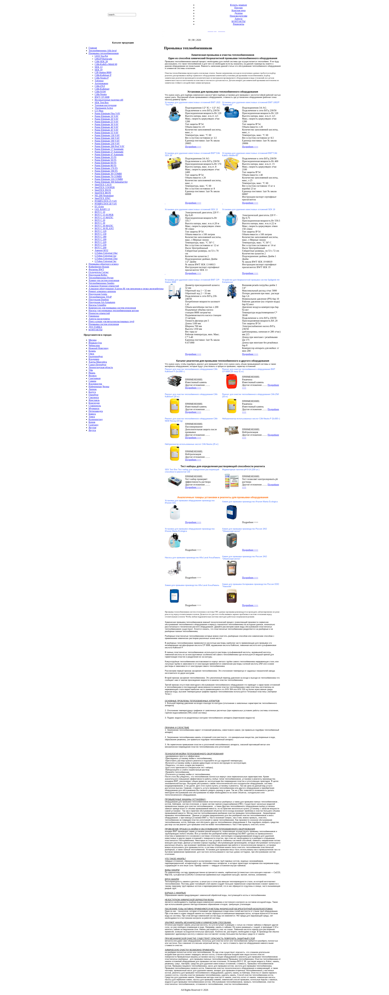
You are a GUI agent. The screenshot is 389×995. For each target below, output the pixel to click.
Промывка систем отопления (104, 324)
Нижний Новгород (98, 348)
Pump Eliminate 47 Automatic (109, 154)
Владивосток (95, 383)
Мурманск (94, 408)
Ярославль (94, 400)
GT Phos (99, 110)
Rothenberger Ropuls (99, 266)
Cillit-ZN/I (100, 86)
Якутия (92, 427)
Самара (92, 381)
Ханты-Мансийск (98, 362)
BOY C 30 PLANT (104, 228)
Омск (91, 353)
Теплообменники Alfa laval (103, 50)
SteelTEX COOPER (105, 187)
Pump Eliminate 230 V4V (107, 143)
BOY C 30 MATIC (104, 225)
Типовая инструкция (105, 105)
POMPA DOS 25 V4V (106, 201)
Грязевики (94, 316)
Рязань (92, 373)
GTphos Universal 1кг (106, 255)
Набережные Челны (99, 386)
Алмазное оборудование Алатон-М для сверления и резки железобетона (126, 288)
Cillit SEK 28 (101, 61)
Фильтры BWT (96, 269)
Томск (92, 416)
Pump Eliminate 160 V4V (107, 138)
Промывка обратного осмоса (104, 264)
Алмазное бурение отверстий (104, 286)
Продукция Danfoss (99, 299)
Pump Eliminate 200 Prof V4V (109, 146)
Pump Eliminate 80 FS (105, 165)
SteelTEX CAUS (103, 184)
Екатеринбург (96, 356)
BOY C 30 (100, 223)
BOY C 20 (100, 220)
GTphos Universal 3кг (106, 261)
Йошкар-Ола (95, 342)
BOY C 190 (100, 239)
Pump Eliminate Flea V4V (107, 113)
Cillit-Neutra (101, 94)
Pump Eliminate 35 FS (105, 157)
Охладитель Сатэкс (99, 272)
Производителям (238, 16)
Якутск (92, 430)
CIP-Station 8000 (103, 72)
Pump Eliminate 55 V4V (107, 132)
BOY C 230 (100, 245)
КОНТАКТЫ (238, 21)
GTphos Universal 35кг (106, 258)
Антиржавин (101, 83)
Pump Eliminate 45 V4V (107, 130)
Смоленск (94, 397)
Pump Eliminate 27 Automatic (109, 152)
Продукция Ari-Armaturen (102, 302)
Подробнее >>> (193, 146)
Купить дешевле (238, 5)
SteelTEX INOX (103, 190)
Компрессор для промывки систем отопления (112, 307)
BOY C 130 (100, 234)
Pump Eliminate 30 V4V (107, 124)
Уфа (91, 370)
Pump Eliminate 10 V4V (107, 116)
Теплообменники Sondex (101, 283)
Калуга (92, 392)
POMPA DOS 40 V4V (106, 203)
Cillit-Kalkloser (102, 89)
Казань (92, 351)
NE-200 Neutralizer (104, 195)
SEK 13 (98, 67)
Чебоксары (94, 345)
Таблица (99, 80)
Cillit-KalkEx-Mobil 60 (106, 64)
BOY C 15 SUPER (104, 214)
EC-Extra (99, 206)
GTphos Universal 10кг (106, 253)
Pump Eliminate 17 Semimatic (109, 149)
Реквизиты (238, 24)
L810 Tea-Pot (101, 56)
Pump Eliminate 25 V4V (107, 121)
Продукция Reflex (98, 275)
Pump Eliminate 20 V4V (107, 119)
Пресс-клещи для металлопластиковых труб (111, 321)
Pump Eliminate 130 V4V (107, 135)
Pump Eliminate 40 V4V (107, 127)
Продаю (238, 7)
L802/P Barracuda (103, 58)
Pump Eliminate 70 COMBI (108, 176)
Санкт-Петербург (98, 364)
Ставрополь (95, 405)
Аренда (238, 18)
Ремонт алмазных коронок (102, 291)
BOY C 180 (100, 236)
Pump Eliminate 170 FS (106, 168)
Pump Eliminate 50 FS (105, 160)
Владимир (94, 359)
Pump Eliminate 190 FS (106, 171)
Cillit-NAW (100, 91)
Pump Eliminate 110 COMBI (109, 179)
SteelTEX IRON (103, 193)
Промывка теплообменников (104, 53)
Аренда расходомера (99, 318)
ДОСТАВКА (95, 327)
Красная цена (239, 10)
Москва (92, 340)
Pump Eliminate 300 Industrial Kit (111, 182)
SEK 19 (98, 69)
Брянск (92, 414)
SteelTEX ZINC (103, 198)
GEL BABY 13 (102, 209)
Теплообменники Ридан (101, 277)
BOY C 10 (100, 212)
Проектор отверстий (99, 313)
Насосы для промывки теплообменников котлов (114, 310)
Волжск (93, 375)
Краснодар (94, 403)
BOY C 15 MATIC (104, 217)
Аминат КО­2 (101, 250)
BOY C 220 (100, 242)
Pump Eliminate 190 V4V (107, 141)
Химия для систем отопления (104, 280)
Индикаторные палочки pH (109, 100)
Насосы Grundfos (97, 305)
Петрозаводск (96, 411)
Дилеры (238, 13)
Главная (93, 48)
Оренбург (94, 394)
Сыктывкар (95, 378)
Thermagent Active (104, 108)
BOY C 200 (100, 247)
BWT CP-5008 (102, 97)
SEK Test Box (102, 102)
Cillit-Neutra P (102, 78)
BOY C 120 (100, 231)
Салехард (93, 425)
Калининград (96, 419)
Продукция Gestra (98, 294)
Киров (92, 422)
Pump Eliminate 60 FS (105, 162)
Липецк (93, 389)
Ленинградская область (101, 367)
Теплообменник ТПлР (100, 297)
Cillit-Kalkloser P (103, 75)
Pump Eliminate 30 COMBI (108, 173)
